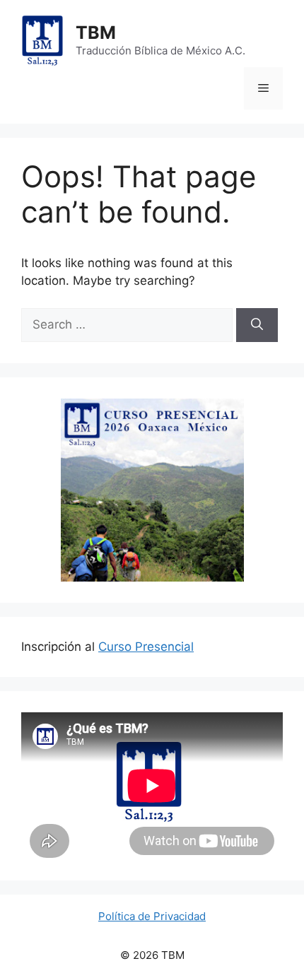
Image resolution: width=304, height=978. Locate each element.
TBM (96, 32)
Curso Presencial (146, 647)
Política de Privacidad (152, 916)
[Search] (257, 325)
